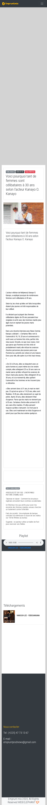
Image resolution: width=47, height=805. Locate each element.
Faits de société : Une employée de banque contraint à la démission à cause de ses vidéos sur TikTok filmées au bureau (23, 515)
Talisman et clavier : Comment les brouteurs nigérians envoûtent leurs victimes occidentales (23, 500)
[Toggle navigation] (42, 3)
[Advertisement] (23, 34)
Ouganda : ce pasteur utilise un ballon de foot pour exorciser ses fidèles (22, 523)
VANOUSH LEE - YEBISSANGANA (19, 548)
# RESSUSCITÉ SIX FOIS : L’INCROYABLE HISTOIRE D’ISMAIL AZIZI (20, 494)
